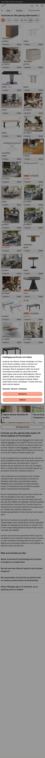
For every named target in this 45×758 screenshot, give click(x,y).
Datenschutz (6, 389)
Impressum (14, 389)
